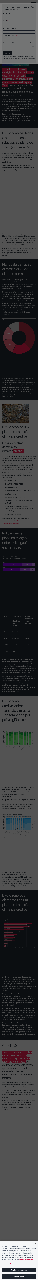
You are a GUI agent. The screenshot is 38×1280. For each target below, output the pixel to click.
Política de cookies (26, 1260)
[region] (19, 1260)
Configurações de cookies (19, 1264)
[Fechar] (36, 1243)
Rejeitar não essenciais (19, 1270)
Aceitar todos (19, 1276)
